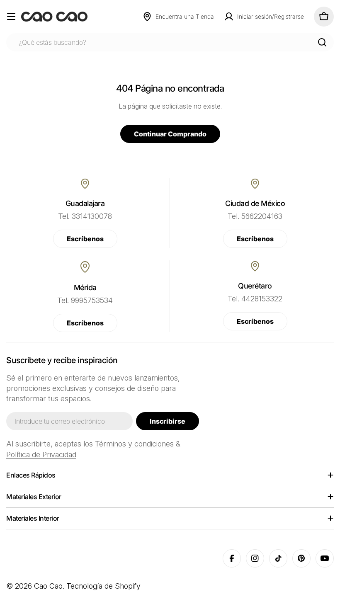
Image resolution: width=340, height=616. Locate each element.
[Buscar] (322, 42)
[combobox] (170, 42)
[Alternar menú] (11, 17)
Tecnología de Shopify (103, 586)
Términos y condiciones (134, 443)
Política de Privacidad (41, 454)
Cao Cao (48, 586)
